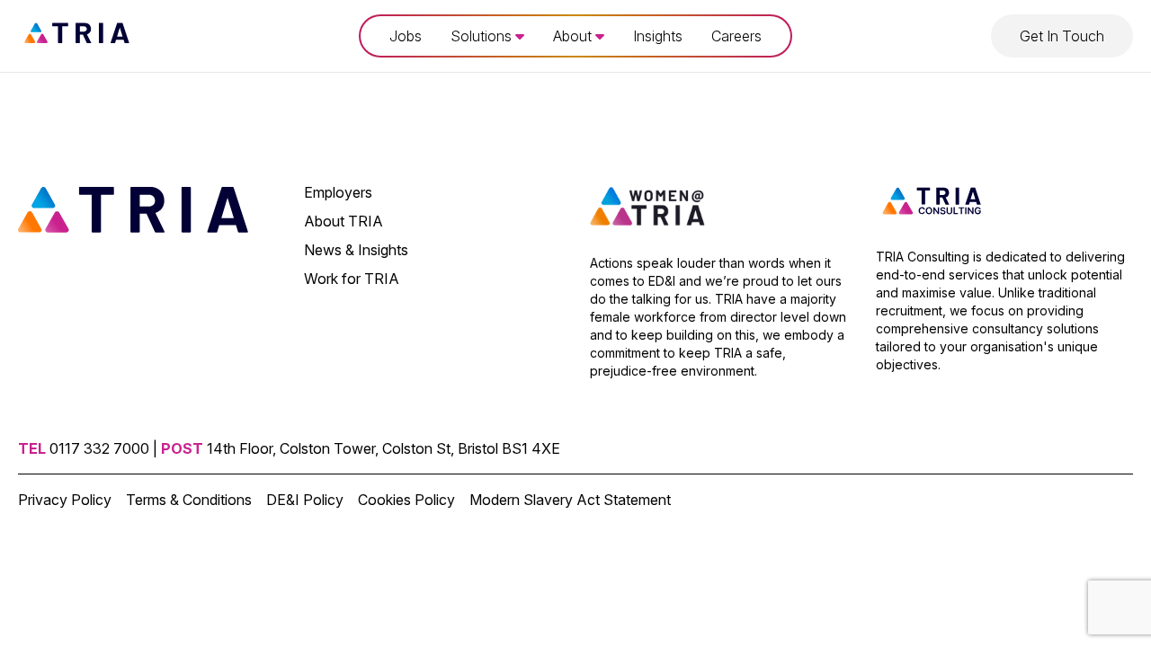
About (574, 36)
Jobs (405, 36)
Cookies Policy (406, 500)
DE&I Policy (305, 500)
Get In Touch (1062, 36)
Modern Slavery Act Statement (570, 500)
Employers (338, 192)
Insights (658, 36)
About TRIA (343, 221)
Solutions (483, 36)
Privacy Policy (65, 500)
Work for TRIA (351, 279)
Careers (736, 36)
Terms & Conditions (189, 500)
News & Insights (356, 250)
